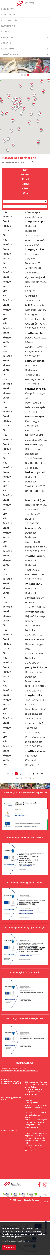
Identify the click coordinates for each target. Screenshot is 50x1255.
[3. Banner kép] (28, 75)
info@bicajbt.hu (35, 611)
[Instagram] (45, 1184)
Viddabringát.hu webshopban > (19, 1070)
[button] (12, 100)
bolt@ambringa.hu (36, 361)
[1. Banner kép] (22, 75)
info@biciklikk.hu (35, 695)
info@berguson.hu (36, 556)
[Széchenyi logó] (25, 1192)
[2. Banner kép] (25, 75)
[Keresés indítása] (33, 162)
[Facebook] (40, 1184)
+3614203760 (31, 1094)
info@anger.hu (34, 333)
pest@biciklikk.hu (36, 667)
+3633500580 (31, 1127)
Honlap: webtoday (43, 1202)
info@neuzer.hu (32, 1092)
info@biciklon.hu (35, 751)
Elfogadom (9, 1247)
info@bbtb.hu (33, 583)
